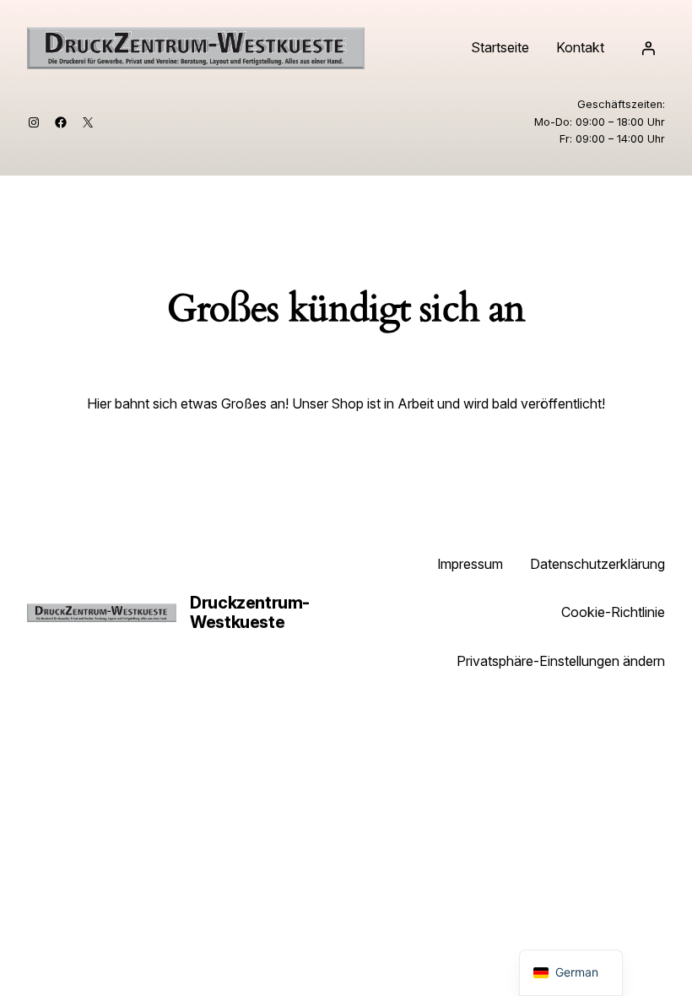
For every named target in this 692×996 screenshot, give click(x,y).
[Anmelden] (648, 48)
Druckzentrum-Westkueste (250, 612)
